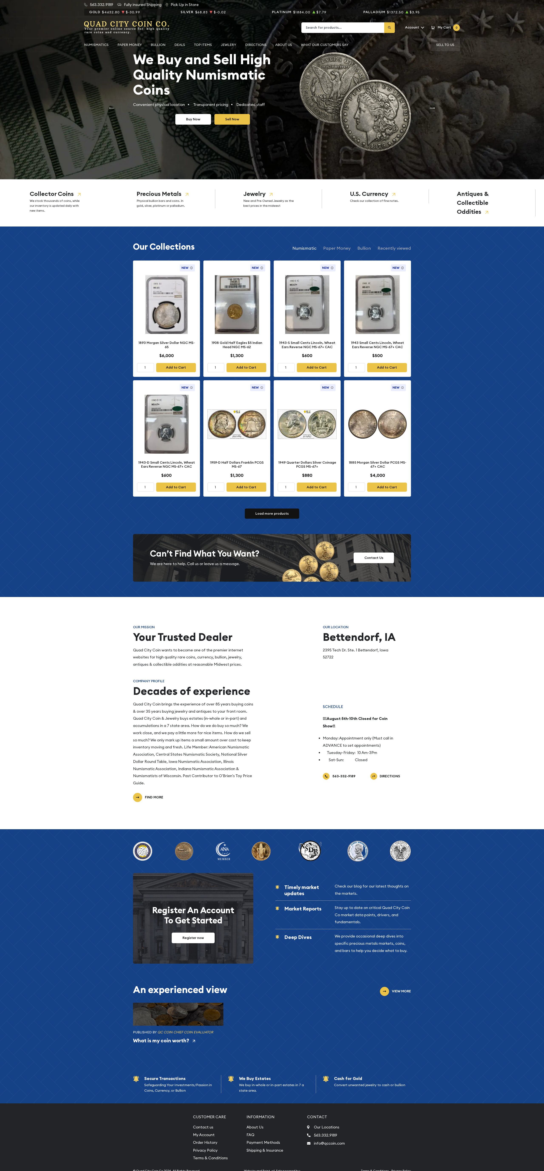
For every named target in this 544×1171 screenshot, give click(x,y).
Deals (179, 45)
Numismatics (96, 45)
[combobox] (343, 27)
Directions (255, 45)
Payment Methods (263, 1142)
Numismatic (304, 248)
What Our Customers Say (324, 45)
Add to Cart (176, 367)
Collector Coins (52, 194)
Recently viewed (394, 248)
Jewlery (228, 45)
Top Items (203, 45)
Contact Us (373, 558)
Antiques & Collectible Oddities (473, 203)
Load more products (272, 513)
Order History (205, 1142)
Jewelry (254, 194)
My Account (204, 1134)
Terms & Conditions (210, 1157)
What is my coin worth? (161, 1040)
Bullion (158, 45)
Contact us (203, 1127)
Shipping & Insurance (264, 1150)
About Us (283, 45)
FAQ (250, 1134)
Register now (193, 938)
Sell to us (445, 45)
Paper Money (130, 45)
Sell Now (232, 119)
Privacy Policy (205, 1150)
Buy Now (193, 119)
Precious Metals (159, 194)
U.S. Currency (369, 194)
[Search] (389, 27)
